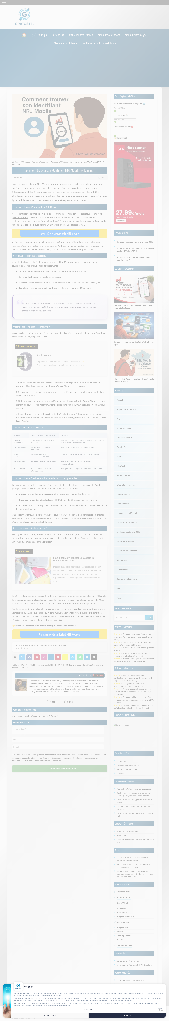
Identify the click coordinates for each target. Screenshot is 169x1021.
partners (26, 993)
